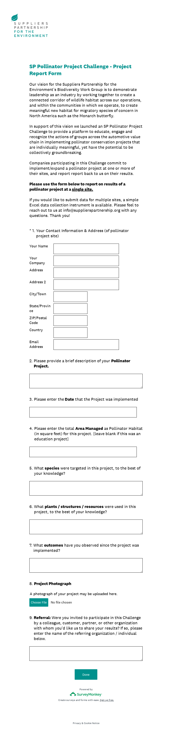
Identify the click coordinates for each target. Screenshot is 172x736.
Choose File (39, 602)
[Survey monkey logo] (86, 694)
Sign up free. (107, 700)
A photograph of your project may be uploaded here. (73, 593)
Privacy (77, 723)
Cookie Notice (91, 723)
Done (86, 675)
